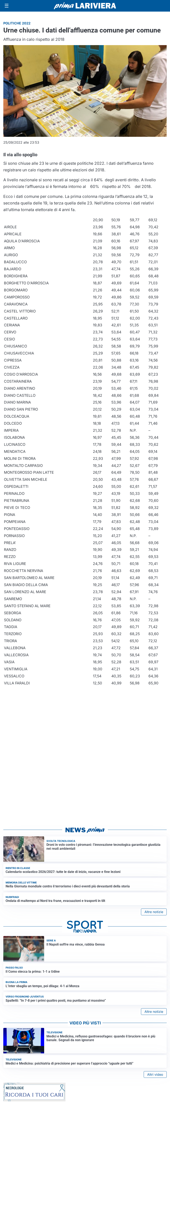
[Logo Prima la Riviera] (85, 5)
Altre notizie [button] (153, 912)
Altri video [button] (155, 1074)
